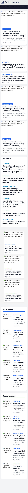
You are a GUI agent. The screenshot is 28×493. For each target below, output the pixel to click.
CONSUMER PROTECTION (19, 7)
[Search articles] (26, 2)
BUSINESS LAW (6, 7)
